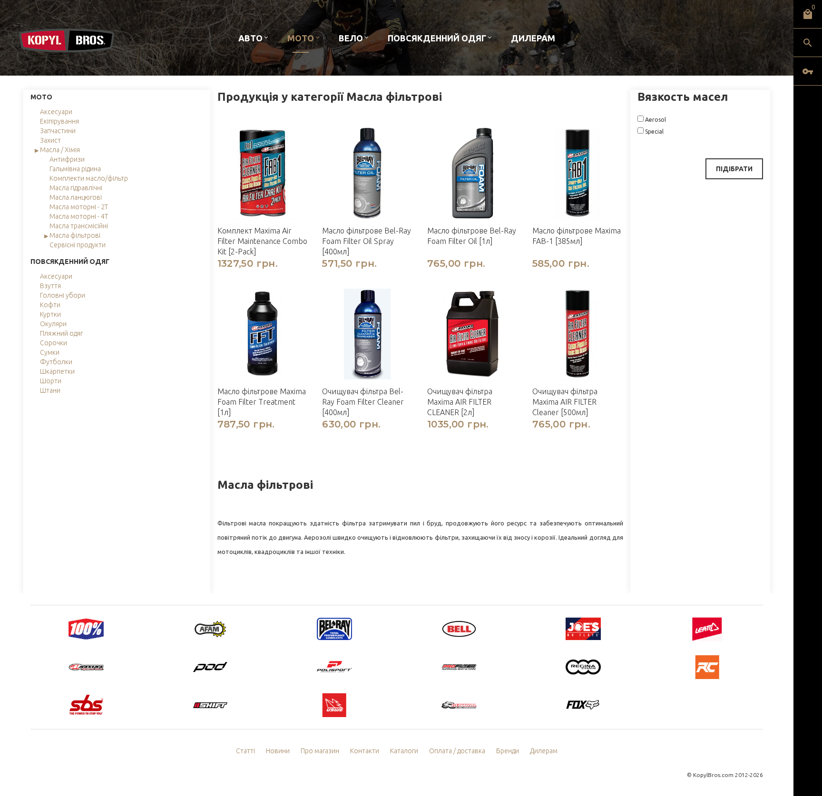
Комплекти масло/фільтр (88, 178)
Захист (50, 140)
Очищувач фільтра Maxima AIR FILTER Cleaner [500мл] (564, 402)
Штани (50, 390)
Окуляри (53, 324)
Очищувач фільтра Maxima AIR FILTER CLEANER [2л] (459, 402)
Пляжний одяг (61, 333)
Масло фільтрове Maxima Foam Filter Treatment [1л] (261, 402)
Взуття (50, 286)
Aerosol (655, 119)
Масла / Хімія (60, 150)
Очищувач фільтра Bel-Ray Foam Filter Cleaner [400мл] (363, 402)
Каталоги (404, 751)
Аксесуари (56, 112)
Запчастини (58, 131)
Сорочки (53, 343)
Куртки (50, 314)
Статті (245, 751)
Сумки (49, 352)
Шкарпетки (57, 371)
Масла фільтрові (74, 235)
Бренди (507, 751)
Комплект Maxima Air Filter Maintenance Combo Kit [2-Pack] (262, 241)
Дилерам (533, 38)
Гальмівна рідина (75, 169)
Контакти (364, 751)
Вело (351, 38)
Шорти (50, 381)
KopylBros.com (713, 775)
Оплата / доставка (457, 751)
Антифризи (67, 159)
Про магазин (320, 751)
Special (654, 131)
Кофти (50, 305)
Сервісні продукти (77, 245)
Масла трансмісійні (78, 226)
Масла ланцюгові (75, 197)
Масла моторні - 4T (78, 216)
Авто (250, 38)
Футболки (56, 362)
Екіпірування (59, 121)
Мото (300, 38)
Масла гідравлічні (75, 188)
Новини (278, 751)
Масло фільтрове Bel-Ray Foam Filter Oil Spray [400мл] (366, 241)
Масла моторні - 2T (78, 207)
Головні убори (62, 295)
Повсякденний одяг (437, 38)
